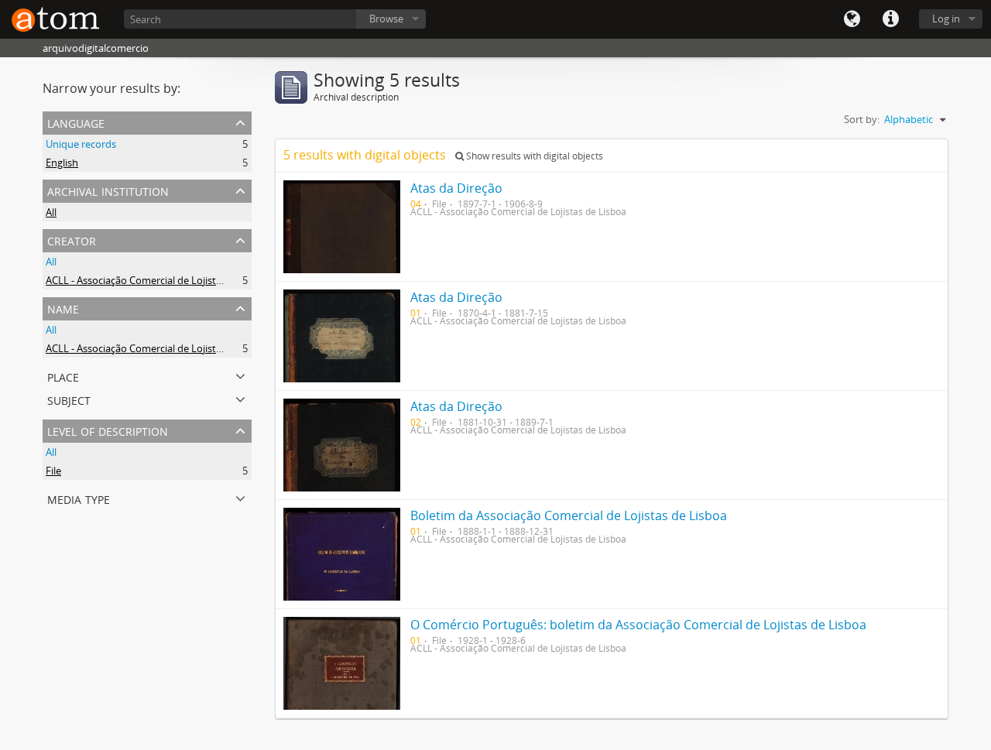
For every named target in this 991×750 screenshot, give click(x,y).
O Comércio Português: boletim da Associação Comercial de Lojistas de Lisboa (638, 624)
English (62, 163)
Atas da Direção (456, 188)
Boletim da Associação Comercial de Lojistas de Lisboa (568, 515)
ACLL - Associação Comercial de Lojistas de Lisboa (159, 280)
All (51, 212)
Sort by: (862, 119)
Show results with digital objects (533, 156)
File (53, 471)
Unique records (81, 144)
